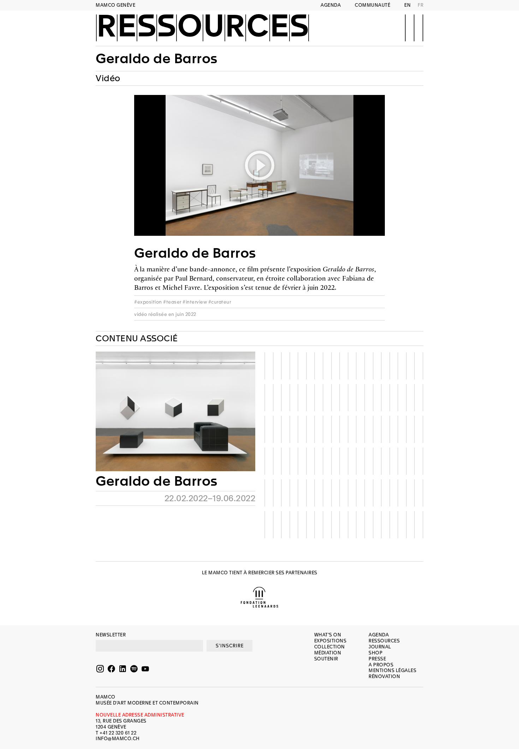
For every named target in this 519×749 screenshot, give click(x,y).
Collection (329, 646)
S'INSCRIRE (230, 645)
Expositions (330, 640)
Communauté (372, 5)
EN (407, 5)
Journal (380, 646)
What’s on (327, 634)
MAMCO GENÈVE (115, 5)
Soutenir (326, 658)
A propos (381, 664)
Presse (377, 658)
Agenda (331, 5)
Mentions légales (392, 670)
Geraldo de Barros (156, 481)
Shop (375, 652)
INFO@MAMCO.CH (118, 738)
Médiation (327, 652)
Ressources (202, 27)
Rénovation (384, 676)
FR (420, 5)
